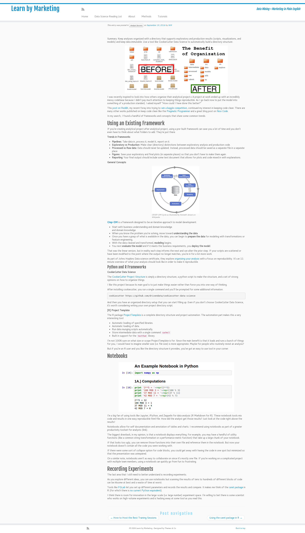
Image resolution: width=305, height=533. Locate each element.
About (131, 16)
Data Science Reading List (108, 16)
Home (84, 16)
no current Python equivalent (145, 490)
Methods (146, 16)
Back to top (240, 528)
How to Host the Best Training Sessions (133, 517)
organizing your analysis (187, 258)
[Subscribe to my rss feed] (84, 9)
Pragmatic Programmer (178, 111)
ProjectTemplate (132, 315)
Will (170, 25)
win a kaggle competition (174, 108)
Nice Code (222, 111)
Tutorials (162, 16)
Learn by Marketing (35, 9)
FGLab (121, 487)
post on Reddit (120, 108)
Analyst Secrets (136, 25)
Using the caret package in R (225, 517)
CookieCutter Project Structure (128, 276)
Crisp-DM (112, 222)
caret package (236, 487)
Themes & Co (170, 528)
